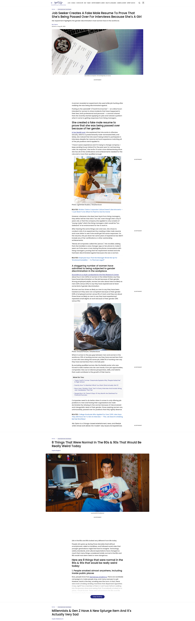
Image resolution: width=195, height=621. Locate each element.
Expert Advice (131, 3)
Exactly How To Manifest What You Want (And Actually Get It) (96, 385)
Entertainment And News (64, 9)
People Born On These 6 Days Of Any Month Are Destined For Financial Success (96, 394)
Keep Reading (97, 597)
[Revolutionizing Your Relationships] (58, 2)
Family (89, 3)
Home (53, 9)
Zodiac (73, 3)
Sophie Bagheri (56, 450)
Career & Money (121, 3)
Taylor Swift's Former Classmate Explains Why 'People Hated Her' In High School (97, 381)
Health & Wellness (111, 3)
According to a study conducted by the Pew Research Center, (95, 275)
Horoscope (79, 3)
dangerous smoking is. (98, 577)
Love (69, 3)
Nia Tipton (55, 24)
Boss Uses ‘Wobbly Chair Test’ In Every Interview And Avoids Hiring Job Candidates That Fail (98, 389)
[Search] (139, 2)
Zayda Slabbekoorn (57, 619)
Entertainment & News (98, 3)
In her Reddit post (78, 132)
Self (85, 3)
